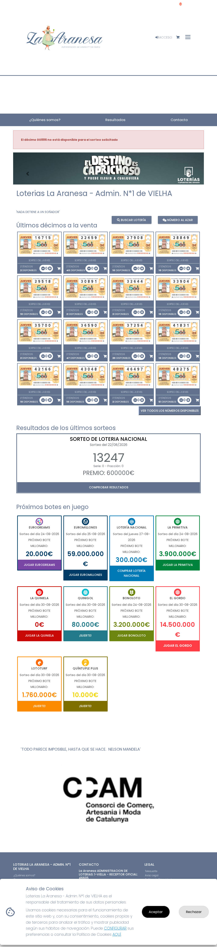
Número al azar (179, 220)
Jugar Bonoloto (131, 635)
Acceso (165, 37)
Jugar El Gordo (177, 645)
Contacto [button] (179, 119)
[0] (180, 37)
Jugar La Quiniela (39, 635)
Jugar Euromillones (85, 575)
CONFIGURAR (115, 928)
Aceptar (156, 911)
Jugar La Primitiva (178, 565)
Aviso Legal (152, 875)
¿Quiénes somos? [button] (44, 119)
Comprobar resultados (108, 487)
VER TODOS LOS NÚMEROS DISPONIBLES (170, 411)
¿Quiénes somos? (24, 875)
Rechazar (194, 911)
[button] (27, 174)
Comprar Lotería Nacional (131, 573)
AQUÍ (117, 934)
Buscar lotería (133, 220)
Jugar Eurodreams (39, 565)
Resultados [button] (115, 119)
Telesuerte (151, 871)
